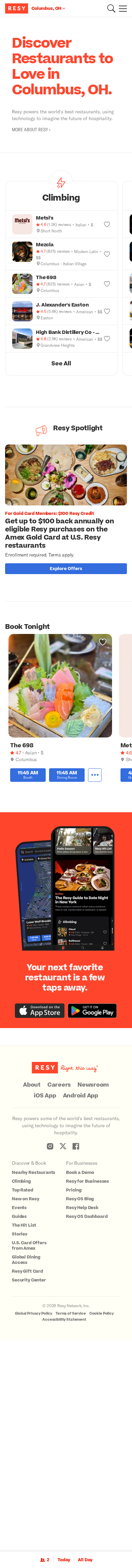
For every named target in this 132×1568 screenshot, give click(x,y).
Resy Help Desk (82, 1208)
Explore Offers (66, 569)
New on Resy (25, 1199)
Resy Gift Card (27, 1271)
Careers (59, 1085)
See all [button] (61, 364)
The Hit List (24, 1225)
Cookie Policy (101, 1313)
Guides (19, 1216)
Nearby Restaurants (33, 1172)
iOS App (45, 1096)
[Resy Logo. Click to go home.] (17, 8)
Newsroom (93, 1085)
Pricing (74, 1190)
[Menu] (121, 8)
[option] (68, 511)
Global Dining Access (26, 1260)
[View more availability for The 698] (95, 775)
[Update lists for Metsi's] (107, 224)
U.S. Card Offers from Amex (29, 1245)
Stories (19, 1234)
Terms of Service (71, 1313)
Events (19, 1208)
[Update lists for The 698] (107, 283)
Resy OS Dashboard (86, 1216)
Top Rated (22, 1190)
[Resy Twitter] (63, 1146)
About (32, 1085)
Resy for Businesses (87, 1181)
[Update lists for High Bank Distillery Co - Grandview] (107, 338)
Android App (80, 1096)
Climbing (21, 1181)
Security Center (29, 1280)
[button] (111, 8)
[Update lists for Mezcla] (107, 254)
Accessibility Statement (64, 1319)
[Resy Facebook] (75, 1146)
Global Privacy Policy (33, 1313)
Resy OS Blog (80, 1199)
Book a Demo (80, 1172)
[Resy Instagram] (50, 1146)
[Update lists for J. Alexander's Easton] (107, 311)
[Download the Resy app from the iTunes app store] (40, 1010)
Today (64, 1560)
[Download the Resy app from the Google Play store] (92, 1010)
